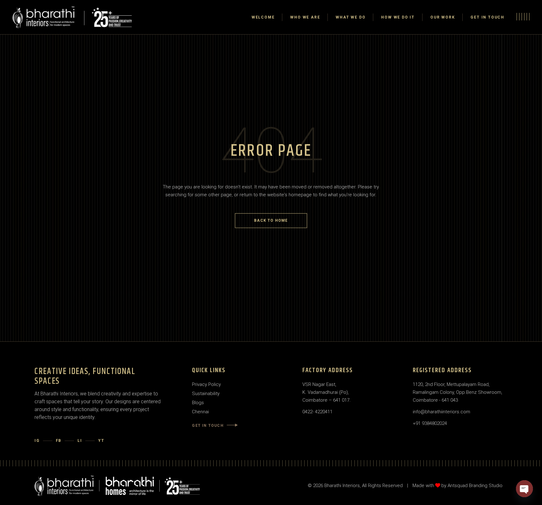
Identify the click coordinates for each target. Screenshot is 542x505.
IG (37, 440)
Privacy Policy (206, 384)
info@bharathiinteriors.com (441, 412)
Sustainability (206, 393)
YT (101, 440)
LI (79, 440)
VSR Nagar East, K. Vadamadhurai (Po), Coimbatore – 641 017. (326, 392)
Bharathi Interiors (342, 485)
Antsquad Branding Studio (475, 485)
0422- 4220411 (317, 412)
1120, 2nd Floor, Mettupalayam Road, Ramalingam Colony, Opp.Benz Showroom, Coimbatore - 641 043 (457, 392)
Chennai (200, 412)
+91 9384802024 (430, 423)
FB (59, 440)
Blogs (198, 402)
